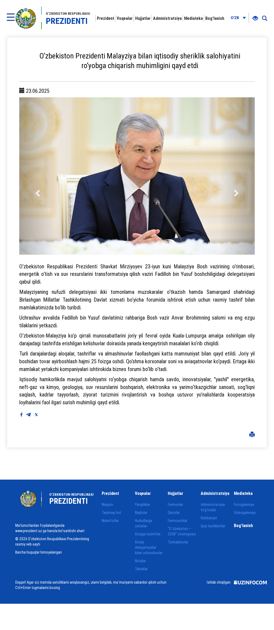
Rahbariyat (209, 518)
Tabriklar (141, 568)
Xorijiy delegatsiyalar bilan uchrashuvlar (148, 547)
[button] (37, 175)
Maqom (107, 504)
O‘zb (235, 17)
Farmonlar (175, 504)
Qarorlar (174, 512)
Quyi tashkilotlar (213, 526)
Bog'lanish (214, 18)
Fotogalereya (244, 504)
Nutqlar (140, 560)
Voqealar (125, 18)
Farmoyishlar (177, 520)
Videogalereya (245, 512)
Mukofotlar (110, 520)
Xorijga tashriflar (148, 534)
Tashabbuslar (178, 542)
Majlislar (141, 512)
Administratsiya (167, 18)
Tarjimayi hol (111, 512)
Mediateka (193, 18)
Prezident (105, 18)
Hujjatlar (143, 18)
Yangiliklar (142, 504)
